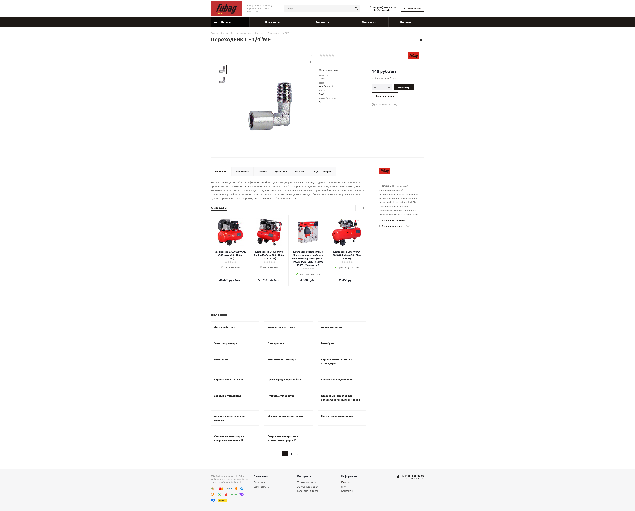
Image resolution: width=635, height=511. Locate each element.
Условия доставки (307, 486)
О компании (261, 476)
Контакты (347, 490)
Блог (344, 486)
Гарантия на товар (308, 490)
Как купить (304, 476)
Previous (358, 208)
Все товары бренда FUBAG (395, 225)
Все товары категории (393, 220)
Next (363, 208)
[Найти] (356, 8)
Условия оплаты (306, 482)
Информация (349, 476)
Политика (259, 482)
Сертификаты (261, 486)
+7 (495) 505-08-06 (384, 7)
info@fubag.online (382, 10)
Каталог (346, 482)
